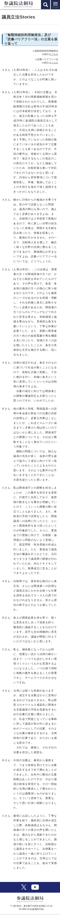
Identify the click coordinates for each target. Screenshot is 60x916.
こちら (54, 54)
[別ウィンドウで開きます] (23, 889)
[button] (45, 4)
